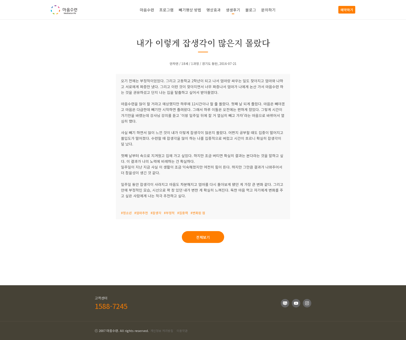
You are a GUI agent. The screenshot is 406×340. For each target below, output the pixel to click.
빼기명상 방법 (190, 9)
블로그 (250, 9)
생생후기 (233, 9)
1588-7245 (111, 306)
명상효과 (213, 9)
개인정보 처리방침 (161, 331)
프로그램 (166, 9)
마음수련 (147, 9)
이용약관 (182, 331)
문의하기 (268, 9)
